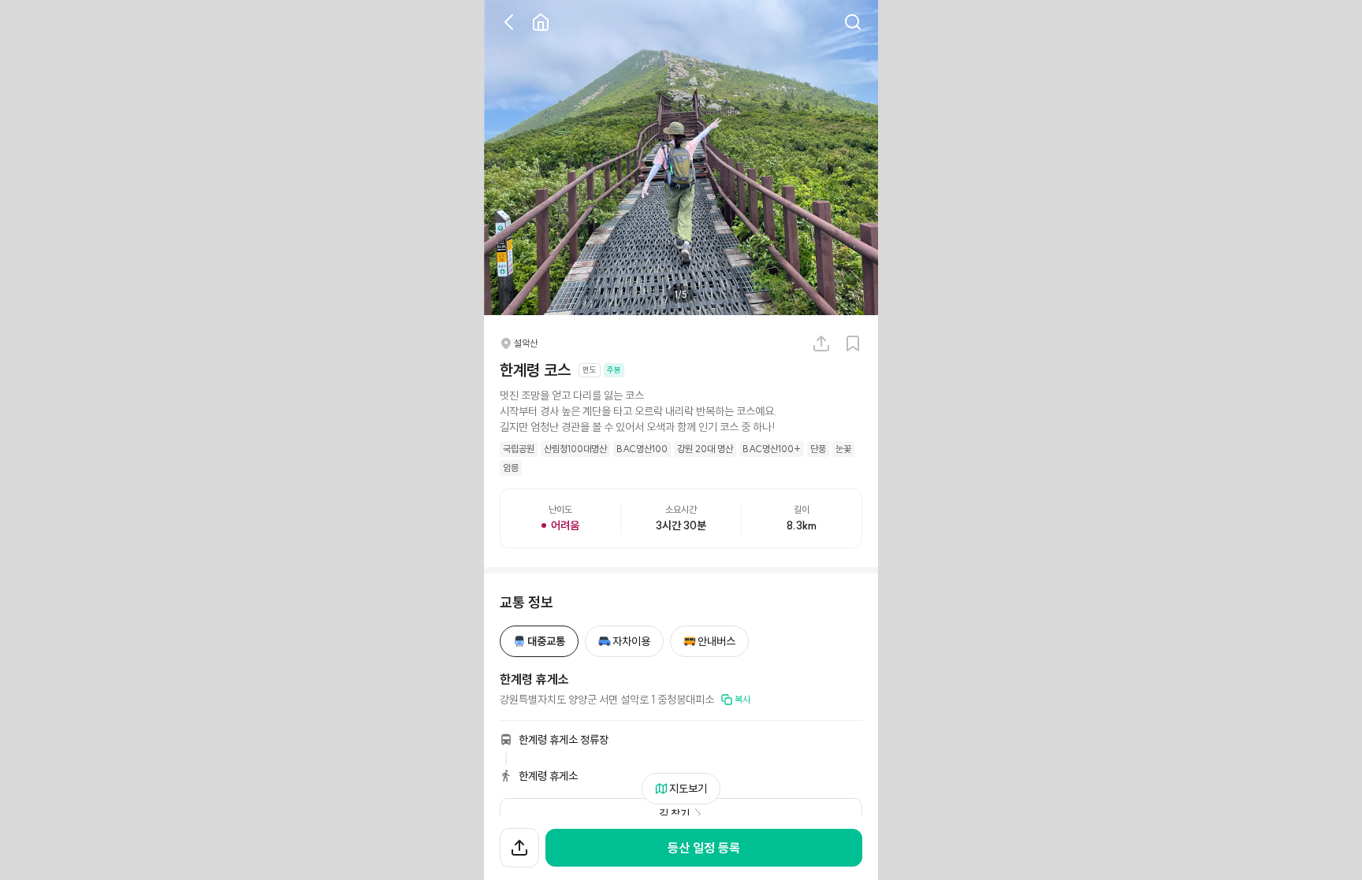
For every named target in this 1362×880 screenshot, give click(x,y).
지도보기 (688, 789)
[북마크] (852, 343)
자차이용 (631, 641)
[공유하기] (821, 343)
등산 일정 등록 (704, 848)
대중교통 (546, 641)
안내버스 (716, 641)
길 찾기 (674, 814)
